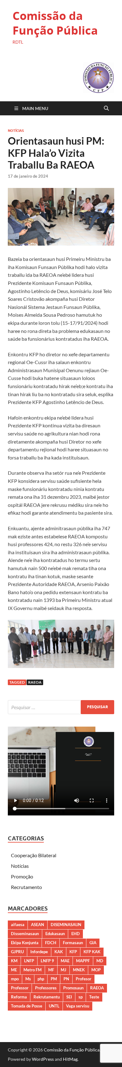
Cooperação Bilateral (33, 855)
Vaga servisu (77, 1005)
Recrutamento (26, 887)
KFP (73, 951)
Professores (46, 987)
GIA (92, 942)
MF (51, 969)
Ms (28, 978)
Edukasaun (55, 933)
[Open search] (106, 108)
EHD (75, 933)
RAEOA (35, 682)
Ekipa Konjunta (24, 942)
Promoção (22, 876)
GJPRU (17, 951)
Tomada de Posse (26, 1005)
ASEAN (37, 924)
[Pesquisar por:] (61, 707)
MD (99, 960)
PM (54, 978)
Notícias (16, 130)
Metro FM (32, 969)
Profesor (83, 978)
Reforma (19, 996)
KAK (58, 951)
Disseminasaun (25, 933)
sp (81, 996)
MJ (63, 969)
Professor (19, 987)
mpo (15, 978)
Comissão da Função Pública (55, 23)
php (41, 978)
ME (14, 969)
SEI (69, 996)
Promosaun (73, 987)
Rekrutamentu (46, 996)
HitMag (70, 1059)
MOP (96, 969)
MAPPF (83, 960)
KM (14, 960)
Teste (94, 996)
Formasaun (73, 942)
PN (66, 978)
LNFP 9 (47, 960)
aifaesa (17, 924)
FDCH (50, 942)
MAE (65, 960)
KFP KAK (92, 951)
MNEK (79, 969)
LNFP (29, 960)
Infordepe (39, 951)
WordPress (43, 1059)
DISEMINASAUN (66, 924)
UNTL (54, 1005)
